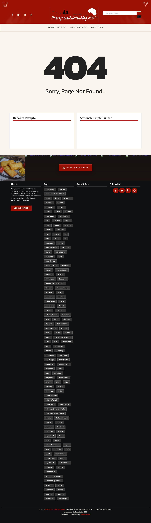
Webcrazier (85, 514)
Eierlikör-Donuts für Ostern (93, 138)
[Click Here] (139, 16)
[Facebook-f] (12, 15)
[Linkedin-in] (25, 15)
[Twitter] (18, 15)
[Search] (138, 13)
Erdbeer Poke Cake (24, 139)
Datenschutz (78, 512)
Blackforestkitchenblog (55, 509)
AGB (85, 512)
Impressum (68, 512)
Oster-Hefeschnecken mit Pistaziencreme (55, 138)
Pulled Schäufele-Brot (123, 139)
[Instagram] (31, 15)
